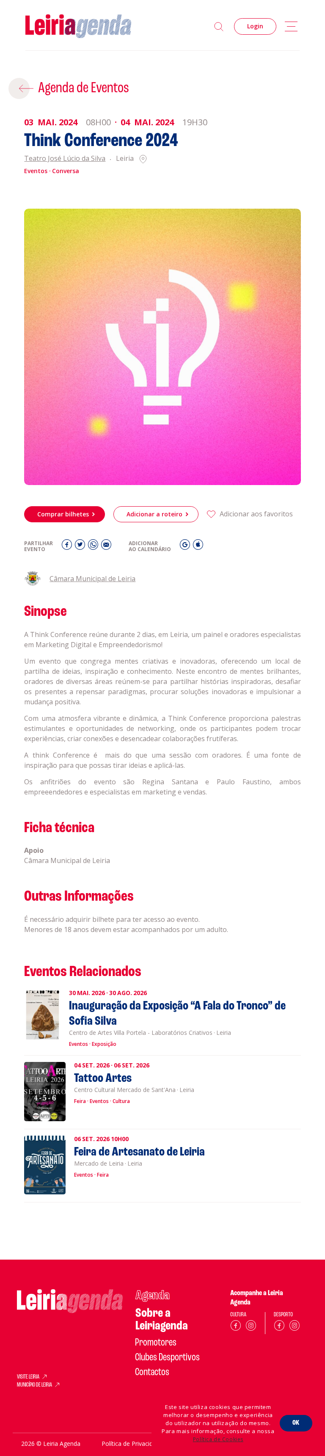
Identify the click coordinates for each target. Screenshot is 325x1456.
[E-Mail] (106, 546)
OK (296, 1423)
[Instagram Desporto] (294, 1327)
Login (255, 26)
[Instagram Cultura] (250, 1327)
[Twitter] (81, 546)
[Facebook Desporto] (279, 1327)
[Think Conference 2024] (162, 347)
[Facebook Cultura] (235, 1327)
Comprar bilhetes (63, 514)
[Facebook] (67, 546)
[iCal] (198, 546)
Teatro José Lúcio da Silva (64, 159)
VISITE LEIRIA (28, 1377)
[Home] (78, 26)
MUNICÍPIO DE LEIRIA (34, 1385)
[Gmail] (186, 546)
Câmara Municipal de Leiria (92, 578)
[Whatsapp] (94, 546)
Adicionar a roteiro (154, 514)
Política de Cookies (218, 1439)
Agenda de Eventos (83, 88)
